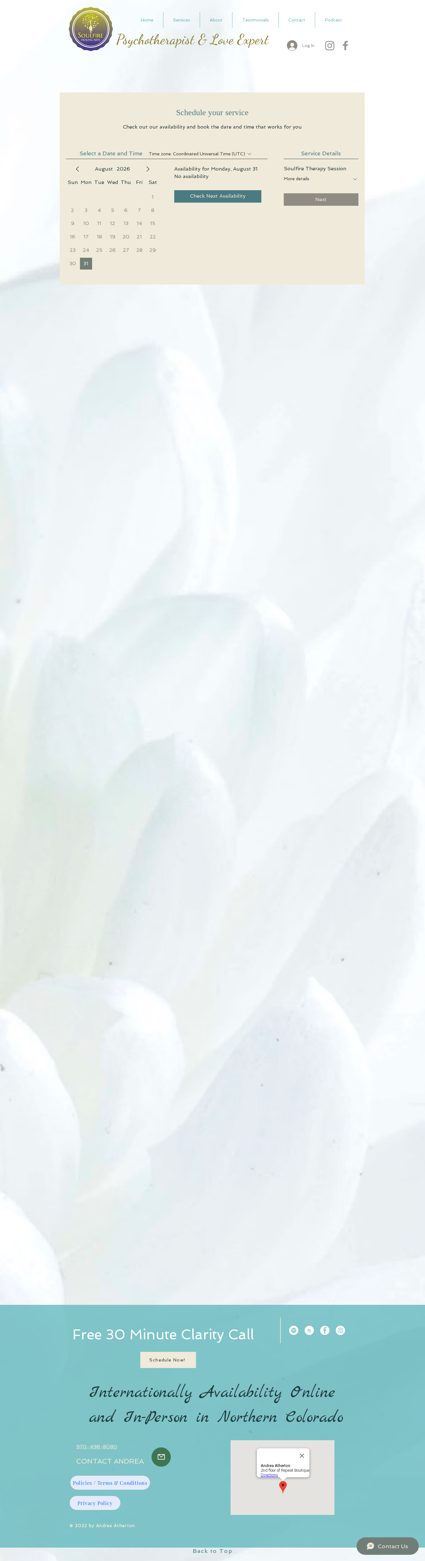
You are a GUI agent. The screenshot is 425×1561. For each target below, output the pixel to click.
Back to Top (213, 1551)
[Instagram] (330, 45)
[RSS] (309, 1330)
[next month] (148, 169)
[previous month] (77, 169)
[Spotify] (293, 1330)
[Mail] (161, 1457)
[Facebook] (345, 45)
